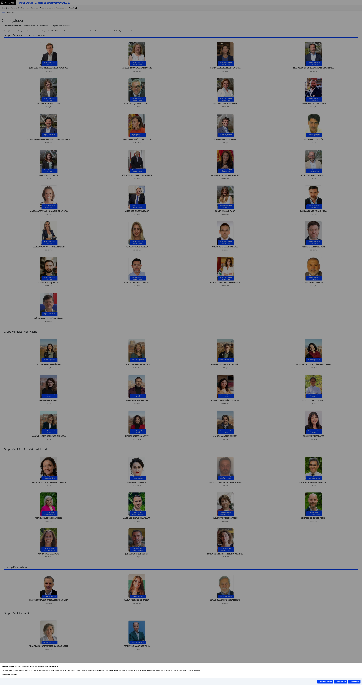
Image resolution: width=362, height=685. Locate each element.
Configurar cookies (325, 681)
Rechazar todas (341, 681)
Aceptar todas (354, 681)
